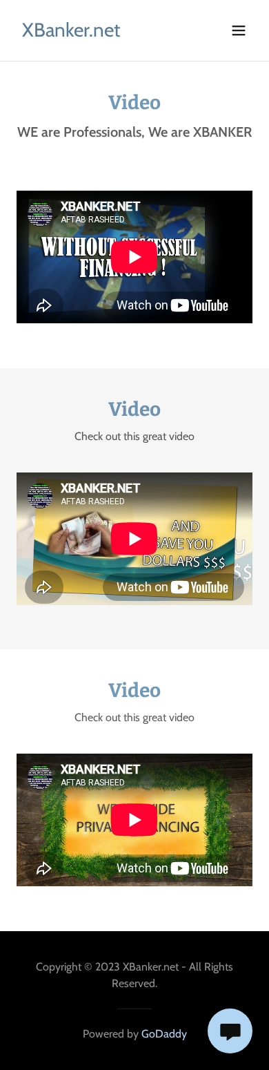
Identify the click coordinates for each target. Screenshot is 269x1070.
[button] (238, 30)
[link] (71, 32)
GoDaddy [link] (164, 1033)
